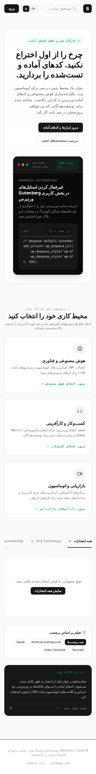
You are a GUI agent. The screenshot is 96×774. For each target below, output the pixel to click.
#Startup (77, 649)
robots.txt (35, 763)
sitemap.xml (60, 763)
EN (33, 8)
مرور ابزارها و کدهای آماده (60, 127)
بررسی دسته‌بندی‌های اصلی (60, 140)
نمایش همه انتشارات (48, 591)
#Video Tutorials (54, 649)
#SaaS (21, 642)
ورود (12, 8)
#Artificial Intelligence (46, 642)
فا (26, 8)
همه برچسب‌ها (75, 642)
